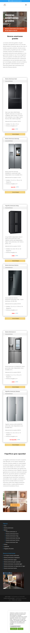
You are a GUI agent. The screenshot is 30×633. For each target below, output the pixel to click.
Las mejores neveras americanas (11, 555)
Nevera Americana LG (10, 332)
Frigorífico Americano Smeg (12, 205)
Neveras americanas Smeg (12, 536)
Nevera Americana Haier (11, 79)
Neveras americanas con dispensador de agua (14, 566)
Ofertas (5, 544)
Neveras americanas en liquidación (12, 557)
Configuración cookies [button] (15, 626)
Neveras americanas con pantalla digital (13, 564)
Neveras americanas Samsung (13, 538)
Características (9, 81)
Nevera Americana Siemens (11, 265)
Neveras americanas (15, 496)
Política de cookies (16, 600)
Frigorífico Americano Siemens (12, 391)
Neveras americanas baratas (10, 568)
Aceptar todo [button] (13, 628)
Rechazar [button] (20, 628)
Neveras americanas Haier (12, 542)
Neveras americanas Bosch (12, 533)
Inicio (5, 525)
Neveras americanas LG (11, 531)
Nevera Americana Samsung (12, 138)
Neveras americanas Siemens (12, 540)
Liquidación (6, 546)
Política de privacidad (9, 598)
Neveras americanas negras (10, 559)
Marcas (5, 530)
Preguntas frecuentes (9, 548)
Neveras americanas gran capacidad (12, 561)
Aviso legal (7, 596)
